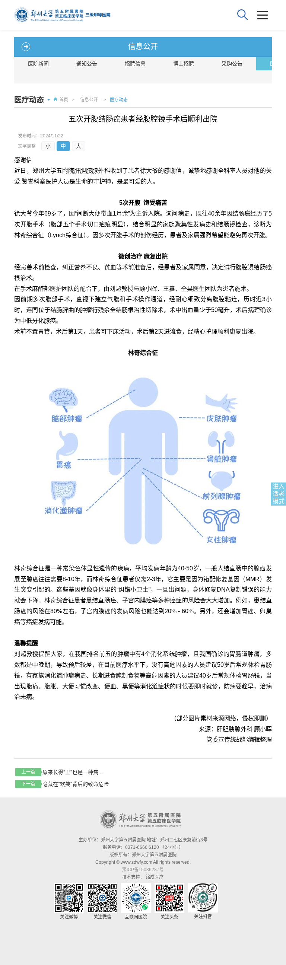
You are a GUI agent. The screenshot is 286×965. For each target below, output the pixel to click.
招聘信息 (135, 64)
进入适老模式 (279, 493)
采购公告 (232, 64)
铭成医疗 (154, 877)
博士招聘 (183, 64)
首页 (63, 99)
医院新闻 (38, 64)
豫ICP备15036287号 (143, 869)
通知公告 (86, 64)
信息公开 (89, 99)
